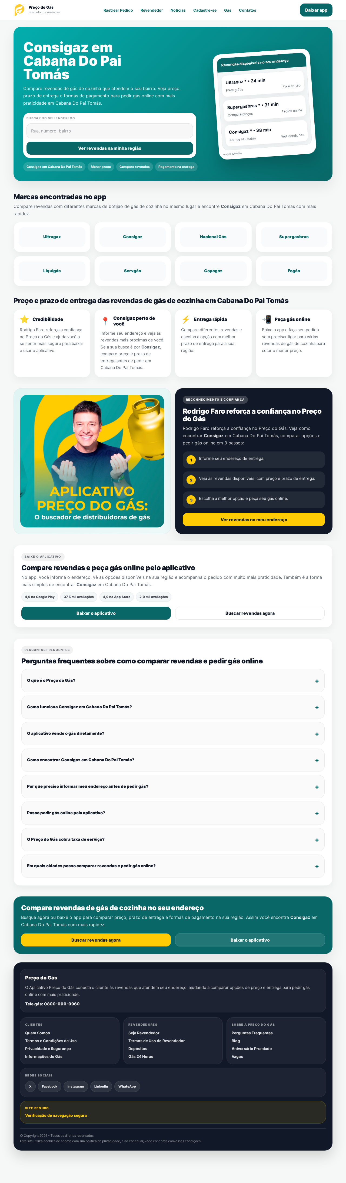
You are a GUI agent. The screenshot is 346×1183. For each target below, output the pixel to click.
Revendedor (152, 10)
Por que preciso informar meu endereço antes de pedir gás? (87, 786)
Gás (227, 10)
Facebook (49, 1086)
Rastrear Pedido (118, 10)
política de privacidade (103, 1141)
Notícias (178, 10)
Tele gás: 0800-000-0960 (52, 1003)
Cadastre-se (205, 10)
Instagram (76, 1086)
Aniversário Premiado (252, 1048)
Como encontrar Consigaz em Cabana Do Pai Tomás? (80, 759)
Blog (236, 1040)
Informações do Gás (43, 1056)
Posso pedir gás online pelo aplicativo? (66, 812)
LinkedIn (101, 1086)
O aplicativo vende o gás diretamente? (65, 733)
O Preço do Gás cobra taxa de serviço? (66, 839)
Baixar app (316, 10)
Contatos (247, 10)
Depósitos (137, 1048)
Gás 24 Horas (140, 1056)
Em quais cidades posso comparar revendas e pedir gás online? (91, 865)
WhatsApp (127, 1086)
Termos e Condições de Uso (51, 1040)
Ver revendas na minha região (109, 148)
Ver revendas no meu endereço (254, 519)
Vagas (237, 1056)
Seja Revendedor (143, 1033)
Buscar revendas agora (250, 613)
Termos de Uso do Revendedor (156, 1040)
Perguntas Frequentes (252, 1033)
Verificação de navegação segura (56, 1115)
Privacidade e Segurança (48, 1048)
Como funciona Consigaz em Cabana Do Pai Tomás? (79, 706)
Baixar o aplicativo (96, 613)
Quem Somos (37, 1033)
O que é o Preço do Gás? (51, 680)
